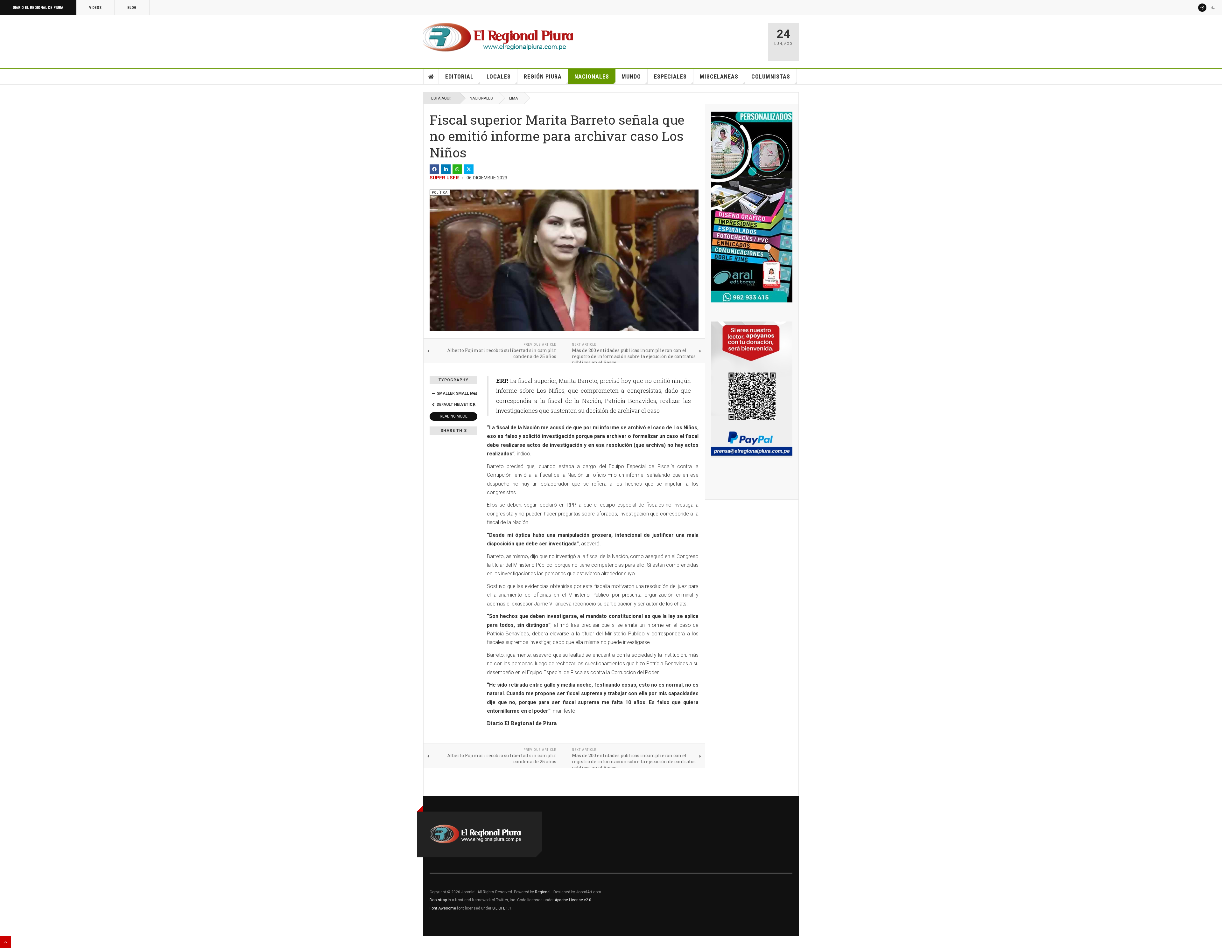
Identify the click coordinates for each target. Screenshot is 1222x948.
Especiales (670, 76)
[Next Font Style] (473, 404)
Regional (543, 892)
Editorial (459, 76)
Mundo (631, 76)
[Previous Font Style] (433, 404)
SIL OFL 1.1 (501, 908)
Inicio (431, 76)
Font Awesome (443, 908)
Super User (444, 178)
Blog (132, 7)
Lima (513, 98)
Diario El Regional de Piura (38, 7)
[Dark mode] (1213, 7)
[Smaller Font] (433, 393)
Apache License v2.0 (573, 900)
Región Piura (543, 76)
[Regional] (498, 37)
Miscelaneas (719, 76)
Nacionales (591, 76)
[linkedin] (446, 169)
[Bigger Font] (473, 393)
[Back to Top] (5, 942)
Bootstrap (438, 900)
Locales (499, 76)
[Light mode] (1202, 7)
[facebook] (434, 169)
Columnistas (770, 76)
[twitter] (469, 169)
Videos (95, 7)
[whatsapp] (457, 169)
